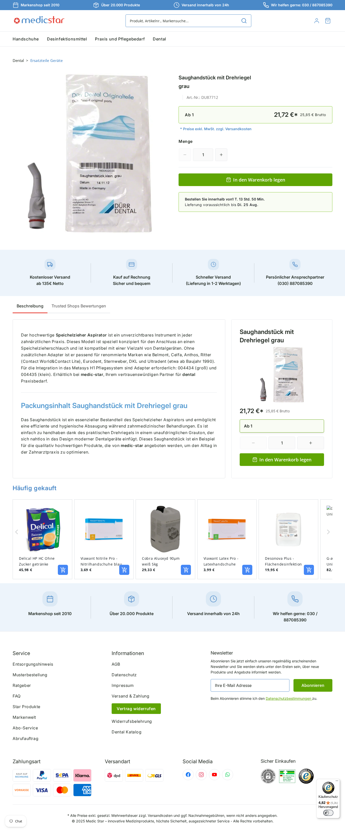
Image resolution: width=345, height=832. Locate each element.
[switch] (328, 813)
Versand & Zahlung (130, 696)
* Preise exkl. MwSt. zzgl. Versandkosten (216, 129)
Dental (18, 60)
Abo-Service (25, 727)
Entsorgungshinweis (33, 664)
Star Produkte (26, 706)
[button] (327, 20)
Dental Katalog (126, 731)
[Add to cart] (63, 570)
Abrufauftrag (25, 738)
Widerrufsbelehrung (132, 721)
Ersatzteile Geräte (46, 60)
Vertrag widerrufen (136, 708)
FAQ (17, 696)
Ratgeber (22, 685)
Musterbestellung (30, 674)
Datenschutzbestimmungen (289, 698)
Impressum (123, 685)
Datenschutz (124, 674)
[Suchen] (244, 20)
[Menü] (337, 782)
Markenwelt (24, 717)
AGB (116, 664)
